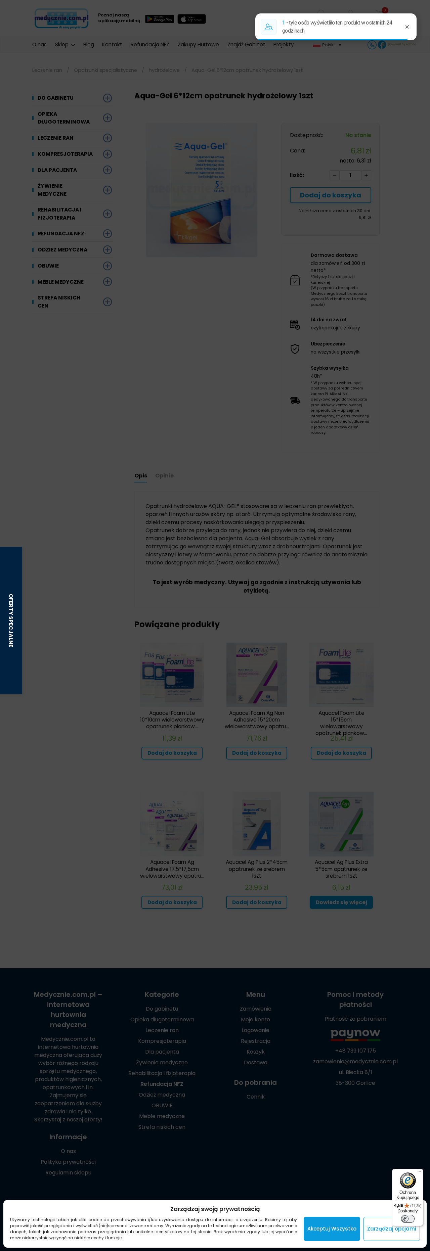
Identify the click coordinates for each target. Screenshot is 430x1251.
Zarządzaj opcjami (391, 1228)
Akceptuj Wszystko (331, 1228)
